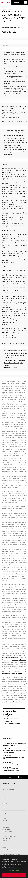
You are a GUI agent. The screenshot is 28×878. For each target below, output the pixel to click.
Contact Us (4, 803)
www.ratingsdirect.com (19, 660)
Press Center (5, 820)
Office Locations (5, 842)
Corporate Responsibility (7, 849)
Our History (4, 816)
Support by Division (6, 838)
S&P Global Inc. (7, 808)
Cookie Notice (10, 867)
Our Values (4, 813)
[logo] (5, 2)
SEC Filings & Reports (7, 831)
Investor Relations (6, 825)
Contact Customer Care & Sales (9, 836)
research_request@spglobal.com (12, 702)
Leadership (4, 852)
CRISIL (4, 798)
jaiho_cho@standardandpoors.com (12, 723)
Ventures (4, 818)
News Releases (5, 827)
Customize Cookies (14, 870)
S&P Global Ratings (9, 783)
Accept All (14, 875)
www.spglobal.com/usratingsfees (12, 673)
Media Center (5, 794)
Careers (4, 847)
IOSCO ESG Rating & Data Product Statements (12, 854)
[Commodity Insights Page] (16, 777)
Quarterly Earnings (6, 829)
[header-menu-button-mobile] (25, 2)
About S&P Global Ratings (8, 789)
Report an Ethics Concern (7, 840)
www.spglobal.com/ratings (10, 657)
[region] (14, 866)
